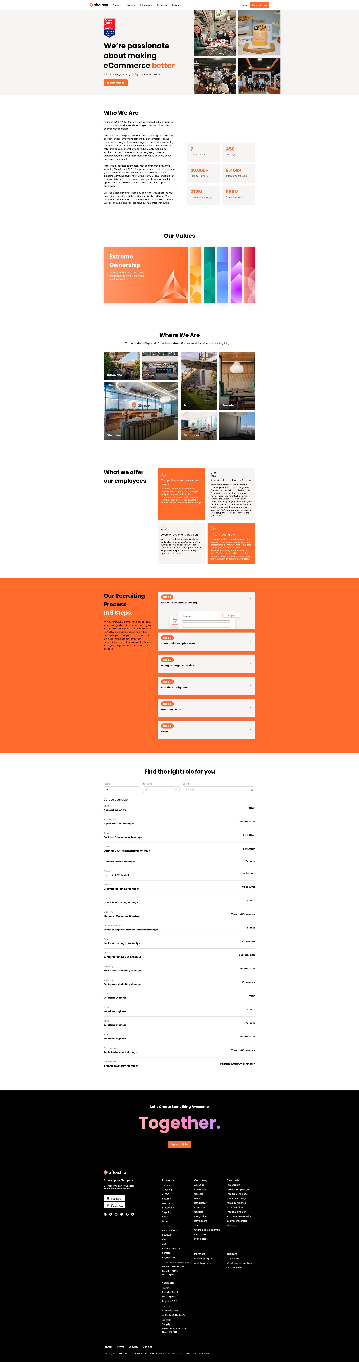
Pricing (175, 5)
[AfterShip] (99, 5)
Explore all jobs (259, 5)
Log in (244, 5)
